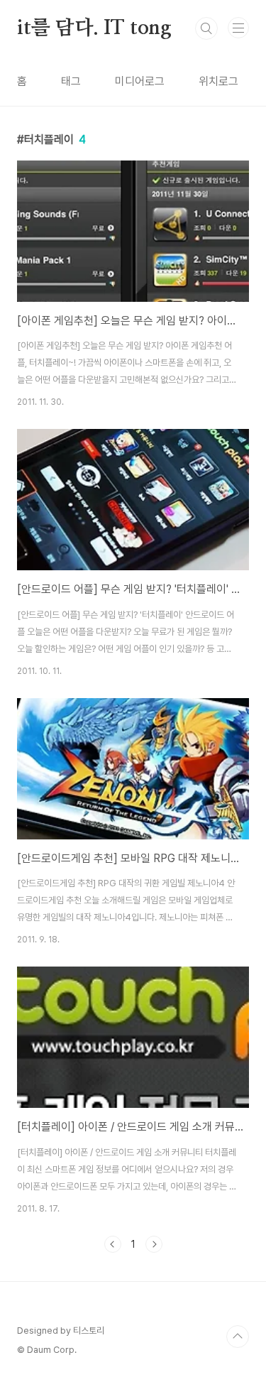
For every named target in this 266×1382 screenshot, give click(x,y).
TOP (237, 1336)
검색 (206, 28)
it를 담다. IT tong (94, 28)
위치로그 (218, 81)
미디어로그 (140, 81)
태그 (71, 81)
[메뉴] (238, 27)
